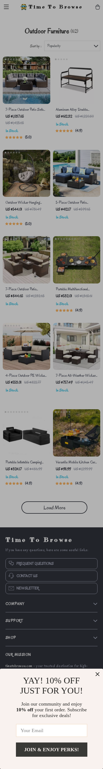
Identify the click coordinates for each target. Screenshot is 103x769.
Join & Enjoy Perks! (51, 749)
